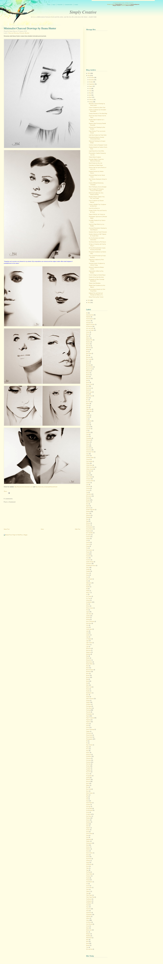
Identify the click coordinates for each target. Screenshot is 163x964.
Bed (87, 351)
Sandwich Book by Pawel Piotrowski (98, 232)
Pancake (88, 712)
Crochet (88, 488)
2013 (89, 300)
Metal (87, 667)
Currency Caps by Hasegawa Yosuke (98, 145)
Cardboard (88, 421)
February (91, 99)
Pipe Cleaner (89, 745)
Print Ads (88, 764)
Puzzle (88, 773)
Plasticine (88, 754)
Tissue (87, 885)
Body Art (88, 378)
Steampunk (89, 843)
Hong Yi (88, 592)
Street (87, 856)
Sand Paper (89, 802)
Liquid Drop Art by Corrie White (96, 151)
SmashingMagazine (135, 4)
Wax (87, 932)
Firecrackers (89, 550)
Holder (87, 590)
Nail (87, 683)
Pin (87, 743)
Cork (87, 484)
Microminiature (89, 669)
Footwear (88, 555)
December (91, 77)
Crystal (88, 490)
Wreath (88, 945)
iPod (87, 609)
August (90, 86)
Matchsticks (89, 662)
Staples (88, 841)
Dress (87, 513)
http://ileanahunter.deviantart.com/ (23, 486)
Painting (88, 710)
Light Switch (89, 642)
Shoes (87, 820)
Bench (87, 361)
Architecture (89, 326)
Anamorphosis (89, 318)
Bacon (87, 334)
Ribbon (88, 785)
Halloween (88, 583)
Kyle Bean (88, 623)
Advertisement (89, 315)
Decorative (88, 496)
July (90, 88)
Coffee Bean (89, 465)
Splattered (88, 839)
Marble (87, 658)
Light (87, 640)
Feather (88, 538)
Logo (87, 646)
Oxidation (88, 704)
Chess (87, 444)
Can (87, 413)
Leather (88, 635)
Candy (87, 417)
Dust (87, 519)
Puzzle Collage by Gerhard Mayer (97, 275)
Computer (88, 478)
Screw (87, 812)
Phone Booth (89, 737)
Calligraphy (89, 411)
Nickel (87, 689)
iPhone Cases (89, 608)
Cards (87, 423)
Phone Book (89, 735)
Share (5, 491)
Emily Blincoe (89, 529)
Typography (89, 914)
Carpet (87, 424)
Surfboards (89, 864)
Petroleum (88, 733)
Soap (87, 835)
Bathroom (88, 347)
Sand (87, 800)
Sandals (88, 804)
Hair (87, 581)
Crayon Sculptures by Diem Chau (97, 107)
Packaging (88, 706)
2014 (89, 75)
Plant (87, 750)
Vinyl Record (89, 924)
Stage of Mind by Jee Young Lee (97, 214)
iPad (87, 604)
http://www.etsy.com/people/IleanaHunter (46, 486)
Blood (87, 376)
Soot (87, 837)
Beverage (88, 365)
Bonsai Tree (89, 384)
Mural (87, 681)
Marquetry (88, 660)
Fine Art (88, 544)
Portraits (21, 33)
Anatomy (88, 320)
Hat (87, 588)
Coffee (87, 463)
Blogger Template (117, 5)
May (90, 93)
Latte (87, 631)
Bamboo (88, 341)
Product (88, 766)
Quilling (88, 777)
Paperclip (88, 719)
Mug (87, 679)
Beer (87, 355)
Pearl (87, 725)
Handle (88, 586)
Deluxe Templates (130, 5)
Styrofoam (88, 858)
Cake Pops (89, 409)
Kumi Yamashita (90, 621)
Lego (87, 637)
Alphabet (88, 316)
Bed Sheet (88, 353)
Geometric (88, 563)
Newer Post (7, 529)
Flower (87, 552)
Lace (87, 625)
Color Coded (89, 477)
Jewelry (88, 615)
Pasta (87, 723)
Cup (87, 492)
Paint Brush (89, 708)
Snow (87, 831)
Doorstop (88, 507)
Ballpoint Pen (89, 340)
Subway (88, 860)
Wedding (88, 935)
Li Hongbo (88, 638)
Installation (89, 602)
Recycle (88, 781)
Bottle (87, 390)
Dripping (88, 517)
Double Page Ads (90, 509)
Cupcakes (88, 494)
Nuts (87, 694)
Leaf (87, 633)
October (91, 82)
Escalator (88, 534)
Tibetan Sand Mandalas (95, 283)
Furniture (88, 559)
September (91, 84)
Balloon (88, 338)
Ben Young (89, 359)
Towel (87, 905)
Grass (87, 573)
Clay (87, 453)
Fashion (88, 536)
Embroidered (89, 527)
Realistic (27, 33)
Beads (87, 349)
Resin (87, 783)
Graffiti (87, 569)
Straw (87, 854)
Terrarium (88, 876)
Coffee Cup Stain (90, 467)
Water (87, 928)
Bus (87, 399)
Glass (87, 567)
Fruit (87, 557)
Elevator (88, 523)
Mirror (87, 673)
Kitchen (88, 617)
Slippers (88, 827)
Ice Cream (88, 596)
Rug (87, 797)
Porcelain (88, 760)
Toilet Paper (89, 895)
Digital (87, 505)
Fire (87, 548)
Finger (87, 546)
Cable (87, 405)
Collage (88, 475)
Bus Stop (88, 401)
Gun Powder (89, 579)
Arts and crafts (89, 328)
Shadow (88, 818)
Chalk (87, 436)
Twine (87, 910)
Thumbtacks (89, 881)
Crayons (88, 486)
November (91, 79)
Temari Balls (89, 874)
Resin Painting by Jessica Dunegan (97, 186)
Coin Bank (88, 471)
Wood (87, 943)
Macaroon (88, 648)
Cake (87, 407)
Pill (87, 741)
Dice (87, 503)
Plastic (88, 752)
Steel (87, 845)
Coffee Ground (89, 469)
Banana (88, 343)
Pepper (88, 731)
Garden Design (89, 561)
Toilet (87, 893)
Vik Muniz (88, 922)
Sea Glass (88, 816)
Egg (87, 521)
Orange (88, 700)
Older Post (77, 529)
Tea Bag (88, 872)
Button (87, 403)
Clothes (88, 455)
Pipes (87, 746)
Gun (87, 577)
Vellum (87, 918)
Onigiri (87, 696)
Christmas (88, 449)
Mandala (88, 654)
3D (87, 313)
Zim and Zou (89, 949)
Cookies (88, 482)
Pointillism (88, 756)
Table (87, 868)
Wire (87, 941)
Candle (88, 415)
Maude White (89, 663)
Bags (87, 336)
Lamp (87, 627)
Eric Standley (89, 532)
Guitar (87, 575)
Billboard (88, 370)
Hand (87, 584)
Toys (87, 906)
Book (87, 386)
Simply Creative (83, 12)
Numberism (89, 692)
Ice (87, 594)
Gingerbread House (91, 565)
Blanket (88, 374)
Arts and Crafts (90, 330)
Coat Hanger (89, 461)
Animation (88, 322)
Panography (89, 714)
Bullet (87, 397)
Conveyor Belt (89, 480)
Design (88, 500)
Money (87, 675)
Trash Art (88, 908)
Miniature (88, 671)
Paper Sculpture (90, 717)
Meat (87, 665)
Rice (87, 787)
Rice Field (88, 789)
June (90, 90)
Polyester (88, 758)
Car (87, 419)
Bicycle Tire (89, 369)
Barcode (88, 345)
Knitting (88, 619)
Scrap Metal (89, 808)
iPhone (88, 606)
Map (87, 656)
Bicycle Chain (89, 367)
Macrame (88, 650)
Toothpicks (89, 903)
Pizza (87, 748)
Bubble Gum (89, 395)
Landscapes (89, 629)
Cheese (88, 442)
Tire (87, 883)
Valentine (88, 916)
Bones (87, 382)
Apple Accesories (90, 324)
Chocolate (88, 448)
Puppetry (88, 770)
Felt (87, 540)
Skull (87, 824)
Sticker (88, 847)
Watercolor (88, 930)
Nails (87, 685)
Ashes (87, 332)
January (91, 101)
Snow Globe (89, 833)
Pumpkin (88, 768)
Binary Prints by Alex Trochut (96, 297)
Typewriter (88, 912)
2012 (89, 302)
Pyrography (89, 775)
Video (87, 920)
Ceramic (88, 432)
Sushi (87, 866)
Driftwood (88, 515)
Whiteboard (89, 937)
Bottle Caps (89, 392)
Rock (87, 791)
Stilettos (88, 849)
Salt (87, 798)
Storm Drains (89, 852)
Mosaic (88, 677)
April (90, 95)
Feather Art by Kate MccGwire (96, 277)
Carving (88, 426)
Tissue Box (89, 887)
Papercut (88, 721)
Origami (88, 702)
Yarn (87, 947)
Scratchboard (89, 810)
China (87, 446)
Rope (87, 795)
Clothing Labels (90, 457)
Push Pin (88, 771)
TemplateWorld (118, 4)
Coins (87, 473)
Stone (87, 851)
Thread (88, 879)
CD (87, 430)
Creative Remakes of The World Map (98, 113)
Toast (87, 889)
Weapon (88, 933)
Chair (87, 434)
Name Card (89, 687)
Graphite (88, 571)
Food (87, 554)
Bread (87, 394)
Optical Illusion (89, 698)
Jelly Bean (88, 613)
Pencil (87, 727)
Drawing (16, 33)
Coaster (88, 459)
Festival (88, 542)
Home (42, 529)
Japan (87, 611)
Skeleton (88, 822)
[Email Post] (8, 493)
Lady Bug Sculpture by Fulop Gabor (97, 135)
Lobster (88, 644)
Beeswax (88, 357)
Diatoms (88, 502)
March (90, 97)
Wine (87, 939)
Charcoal (10, 33)
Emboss (88, 525)
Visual (87, 926)
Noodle (88, 691)
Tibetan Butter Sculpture (95, 157)
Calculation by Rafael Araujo (96, 165)
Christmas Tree (90, 451)
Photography (89, 739)
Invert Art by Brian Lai (94, 208)
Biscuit (88, 372)
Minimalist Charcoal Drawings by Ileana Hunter (30, 28)
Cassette (88, 428)
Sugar (87, 862)
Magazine (88, 652)
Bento (87, 363)
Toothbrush (89, 899)
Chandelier (88, 438)
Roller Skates (89, 793)
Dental (87, 498)
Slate (87, 825)
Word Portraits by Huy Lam (95, 163)
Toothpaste (89, 901)
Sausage (88, 806)
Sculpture (88, 814)
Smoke (88, 829)
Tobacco (88, 891)
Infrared (88, 600)
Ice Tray (88, 598)
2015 (89, 73)
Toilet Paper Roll (90, 897)
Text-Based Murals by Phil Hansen (97, 242)
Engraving (88, 530)
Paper (87, 716)
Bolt (87, 380)
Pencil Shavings (90, 729)
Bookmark (88, 388)
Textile (87, 878)
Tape (87, 870)
